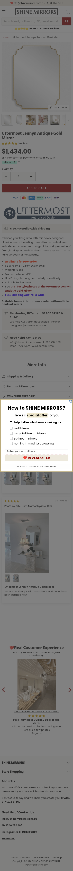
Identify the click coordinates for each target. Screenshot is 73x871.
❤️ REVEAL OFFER (36, 458)
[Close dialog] (70, 401)
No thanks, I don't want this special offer (36, 466)
